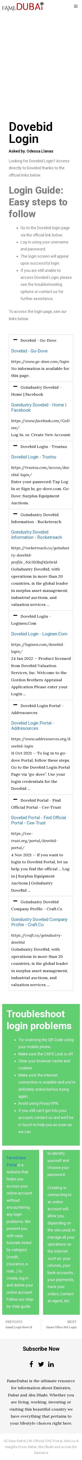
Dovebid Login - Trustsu (33, 457)
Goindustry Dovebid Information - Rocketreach (36, 535)
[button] (41, 340)
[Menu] (76, 6)
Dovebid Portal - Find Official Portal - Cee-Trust (38, 820)
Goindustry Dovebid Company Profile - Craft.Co (39, 922)
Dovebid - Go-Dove (29, 351)
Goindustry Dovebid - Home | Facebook (38, 407)
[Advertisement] (41, 56)
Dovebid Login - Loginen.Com (39, 634)
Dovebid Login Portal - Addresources (32, 726)
